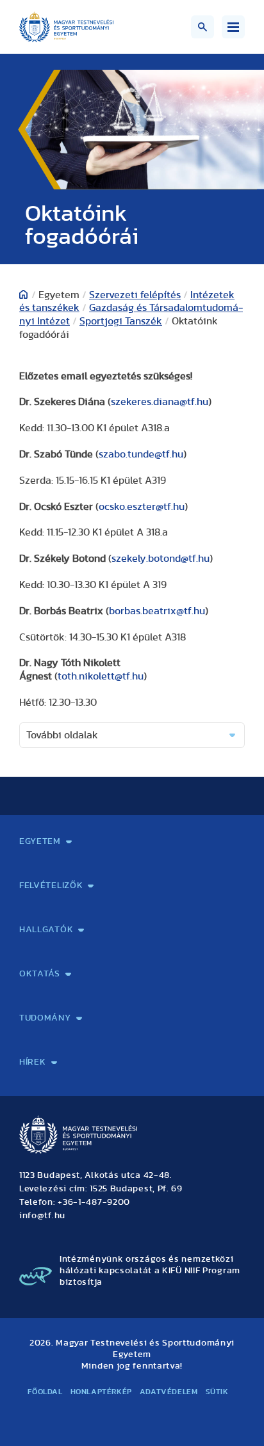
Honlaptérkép (101, 1391)
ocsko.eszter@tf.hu (142, 507)
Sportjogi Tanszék (120, 321)
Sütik (217, 1391)
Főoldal (45, 1391)
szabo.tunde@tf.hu (141, 454)
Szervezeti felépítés (135, 295)
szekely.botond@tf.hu (160, 558)
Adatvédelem (169, 1391)
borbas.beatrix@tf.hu (157, 611)
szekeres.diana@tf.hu (159, 402)
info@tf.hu (42, 1215)
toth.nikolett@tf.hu (101, 676)
